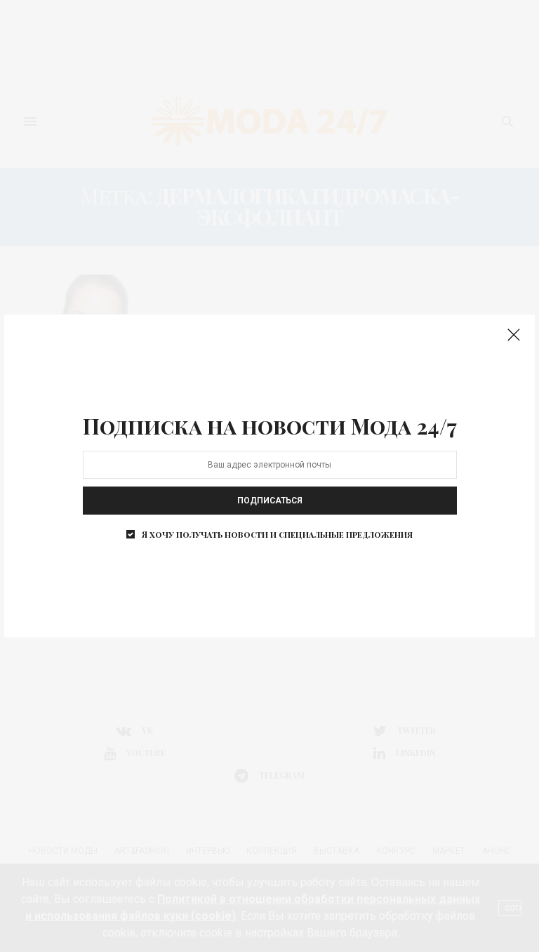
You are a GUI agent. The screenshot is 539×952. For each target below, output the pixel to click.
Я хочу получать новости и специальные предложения (277, 534)
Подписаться (269, 500)
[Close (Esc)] (514, 336)
